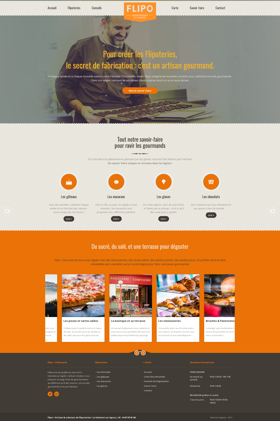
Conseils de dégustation (156, 381)
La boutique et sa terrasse (114, 321)
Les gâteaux (103, 376)
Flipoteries (74, 7)
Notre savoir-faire (140, 90)
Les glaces (102, 385)
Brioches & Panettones (206, 321)
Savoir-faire (197, 7)
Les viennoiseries (155, 321)
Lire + (69, 218)
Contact (220, 7)
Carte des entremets (154, 376)
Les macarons (104, 381)
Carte (175, 7)
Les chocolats (104, 372)
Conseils (97, 7)
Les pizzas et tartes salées (66, 321)
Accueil (52, 7)
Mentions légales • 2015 (221, 417)
